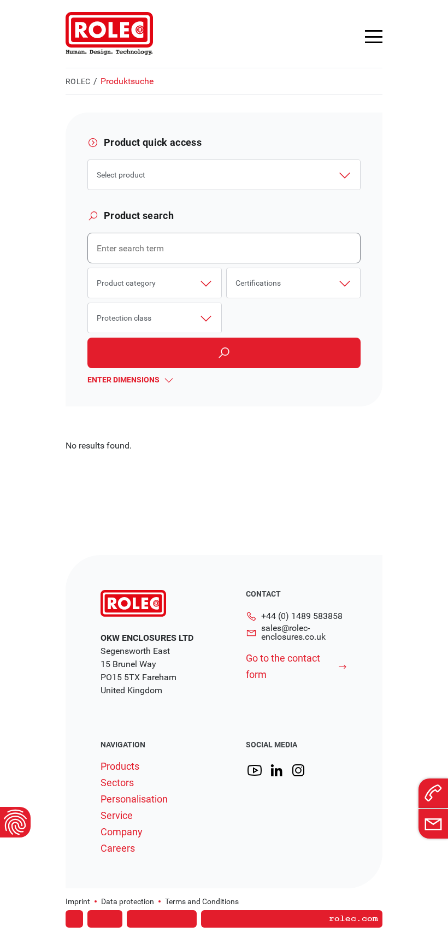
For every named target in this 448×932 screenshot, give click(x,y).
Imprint (78, 901)
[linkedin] (276, 771)
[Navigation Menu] (373, 36)
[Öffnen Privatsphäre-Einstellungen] (15, 822)
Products (120, 766)
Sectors (117, 783)
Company (122, 832)
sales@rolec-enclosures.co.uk (293, 632)
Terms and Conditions (202, 901)
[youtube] (254, 771)
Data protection (127, 901)
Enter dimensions (123, 379)
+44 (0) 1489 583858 (302, 616)
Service (117, 816)
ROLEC (78, 81)
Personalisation (134, 799)
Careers (118, 848)
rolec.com (353, 919)
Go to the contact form (283, 666)
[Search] (224, 353)
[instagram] (298, 771)
